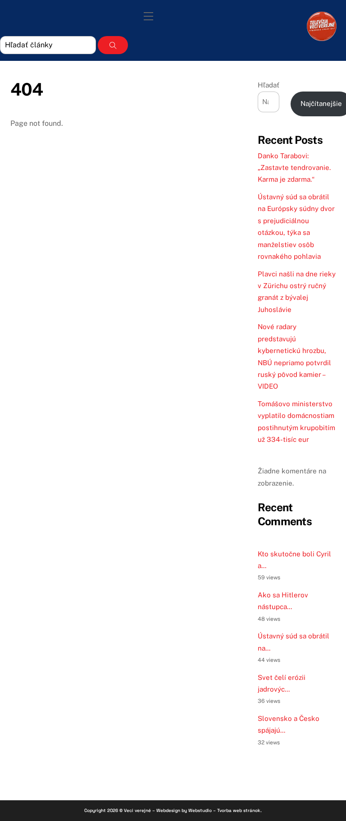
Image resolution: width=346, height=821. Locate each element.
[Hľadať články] (113, 45)
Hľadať (268, 85)
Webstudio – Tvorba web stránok (224, 810)
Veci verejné (137, 810)
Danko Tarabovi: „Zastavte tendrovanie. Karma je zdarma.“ (294, 167)
